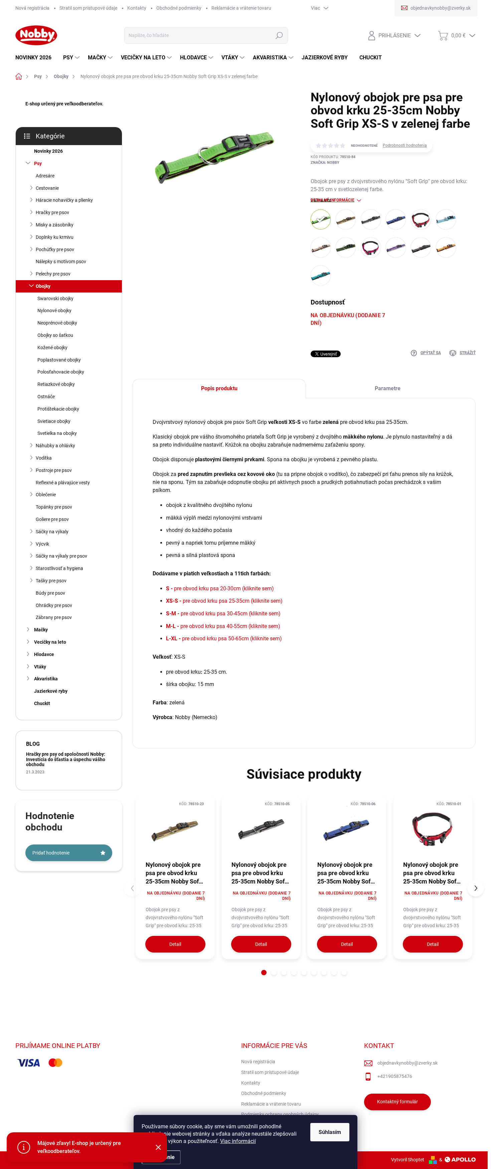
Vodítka (44, 458)
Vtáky (40, 666)
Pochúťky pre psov (55, 249)
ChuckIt (42, 703)
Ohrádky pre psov (54, 605)
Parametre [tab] (387, 388)
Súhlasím (330, 1132)
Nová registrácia (32, 8)
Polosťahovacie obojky (60, 372)
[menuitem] (35, 58)
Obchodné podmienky (178, 8)
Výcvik (42, 544)
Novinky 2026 (48, 151)
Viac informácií (238, 1141)
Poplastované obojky (59, 360)
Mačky (41, 629)
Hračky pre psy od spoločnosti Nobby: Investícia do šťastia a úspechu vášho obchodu (65, 759)
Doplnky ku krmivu (54, 237)
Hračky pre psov (52, 212)
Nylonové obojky (54, 310)
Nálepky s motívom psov (61, 261)
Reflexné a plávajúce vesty (63, 482)
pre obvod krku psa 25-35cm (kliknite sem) (224, 601)
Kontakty (136, 8)
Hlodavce (44, 654)
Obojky (43, 286)
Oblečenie (46, 494)
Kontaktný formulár (397, 1101)
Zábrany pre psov (54, 617)
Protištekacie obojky (58, 409)
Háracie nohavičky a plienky (64, 200)
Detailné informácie (332, 200)
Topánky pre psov (54, 507)
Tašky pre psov (51, 580)
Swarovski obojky (55, 298)
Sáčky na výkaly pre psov (61, 556)
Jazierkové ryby (50, 691)
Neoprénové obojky (57, 323)
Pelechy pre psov (53, 273)
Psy (38, 163)
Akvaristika (46, 678)
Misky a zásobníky (54, 224)
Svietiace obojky (53, 421)
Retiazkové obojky (56, 384)
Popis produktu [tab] (219, 388)
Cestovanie (47, 188)
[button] (264, 972)
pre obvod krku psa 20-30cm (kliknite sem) (220, 588)
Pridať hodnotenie (50, 852)
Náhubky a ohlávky (55, 445)
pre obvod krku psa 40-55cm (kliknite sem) (223, 626)
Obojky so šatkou (55, 335)
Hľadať (279, 35)
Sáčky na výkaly (52, 531)
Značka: (325, 162)
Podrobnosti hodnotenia (405, 145)
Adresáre (45, 175)
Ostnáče (46, 396)
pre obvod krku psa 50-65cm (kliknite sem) (224, 638)
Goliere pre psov (52, 519)
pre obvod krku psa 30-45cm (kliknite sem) (223, 613)
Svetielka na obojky (57, 433)
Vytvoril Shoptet (407, 1159)
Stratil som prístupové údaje (88, 8)
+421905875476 (394, 1076)
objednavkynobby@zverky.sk (407, 1063)
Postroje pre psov (54, 470)
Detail (175, 944)
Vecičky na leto (50, 642)
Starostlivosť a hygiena (59, 568)
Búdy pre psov (50, 593)
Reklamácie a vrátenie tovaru (241, 8)
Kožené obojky (52, 347)
